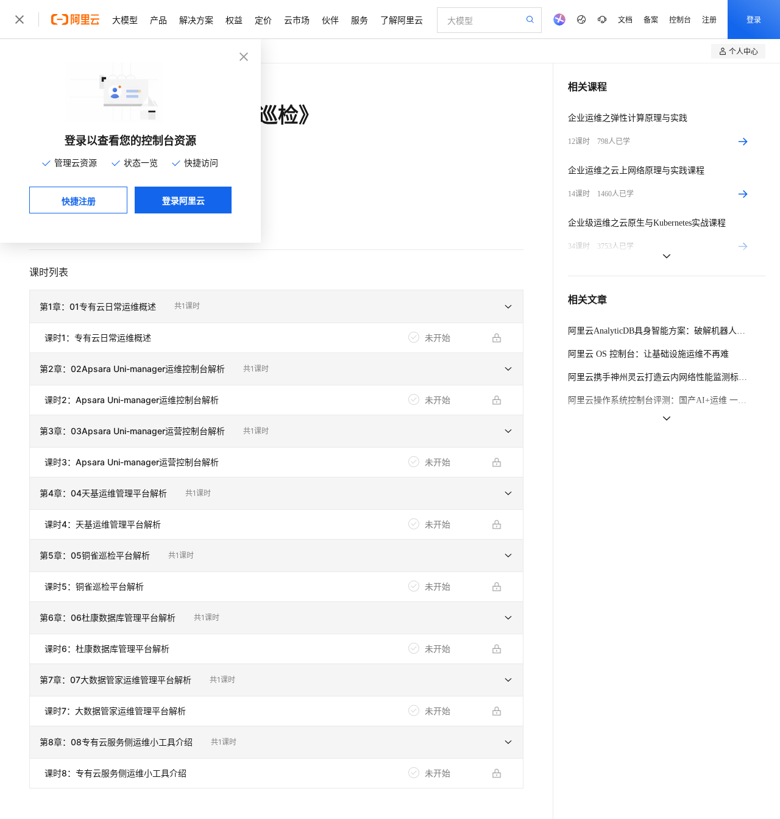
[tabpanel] (276, 542)
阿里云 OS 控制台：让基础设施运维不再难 (648, 354)
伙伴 (330, 19)
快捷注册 (79, 201)
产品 (158, 19)
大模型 (125, 19)
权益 (234, 19)
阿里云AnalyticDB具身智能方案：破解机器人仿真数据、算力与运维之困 (659, 330)
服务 (359, 19)
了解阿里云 (401, 19)
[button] (276, 306)
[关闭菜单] (19, 19)
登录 (753, 19)
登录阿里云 (183, 200)
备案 (651, 19)
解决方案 (196, 19)
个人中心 (743, 51)
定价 (263, 19)
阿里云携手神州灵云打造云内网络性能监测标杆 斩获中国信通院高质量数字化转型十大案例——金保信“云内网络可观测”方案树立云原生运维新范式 (659, 377)
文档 (625, 19)
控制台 (680, 19)
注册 (709, 19)
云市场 (297, 19)
